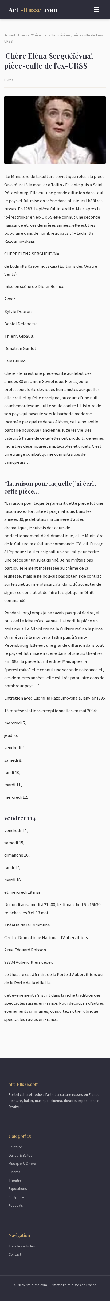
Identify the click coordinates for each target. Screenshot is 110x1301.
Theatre (15, 1180)
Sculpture (16, 1197)
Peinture (15, 1147)
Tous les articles (22, 1246)
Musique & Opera (22, 1164)
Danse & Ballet (20, 1155)
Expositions (18, 1188)
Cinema (14, 1172)
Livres (22, 35)
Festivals (16, 1205)
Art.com (33, 9)
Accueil (9, 35)
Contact (15, 1254)
